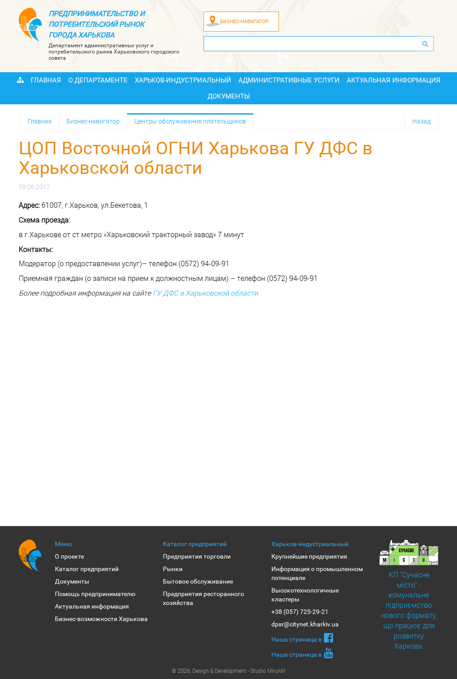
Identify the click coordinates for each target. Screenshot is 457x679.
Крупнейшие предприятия (309, 556)
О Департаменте (98, 80)
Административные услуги (289, 80)
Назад (421, 121)
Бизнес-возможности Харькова (101, 618)
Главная (46, 80)
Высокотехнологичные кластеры (305, 595)
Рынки (173, 568)
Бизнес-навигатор (93, 121)
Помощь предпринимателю (95, 593)
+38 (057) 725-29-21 (299, 611)
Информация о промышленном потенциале (317, 573)
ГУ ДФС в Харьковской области (205, 292)
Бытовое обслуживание (198, 581)
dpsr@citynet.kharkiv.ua (305, 624)
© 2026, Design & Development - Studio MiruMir (229, 670)
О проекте (69, 556)
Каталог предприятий (87, 568)
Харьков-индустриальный (183, 80)
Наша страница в (296, 639)
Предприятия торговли (197, 556)
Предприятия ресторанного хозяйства (203, 598)
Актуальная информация (393, 80)
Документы (229, 96)
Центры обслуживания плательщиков (190, 121)
